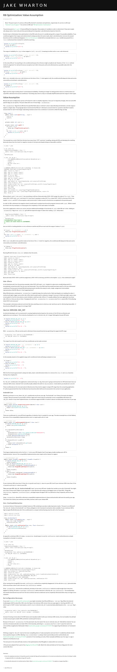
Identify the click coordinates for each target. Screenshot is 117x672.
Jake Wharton (26, 5)
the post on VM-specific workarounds (19, 601)
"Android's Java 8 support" (12, 25)
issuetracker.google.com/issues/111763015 (40, 626)
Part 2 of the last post (32, 38)
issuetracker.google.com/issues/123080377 (42, 661)
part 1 (15, 29)
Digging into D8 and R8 (32, 645)
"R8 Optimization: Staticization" (42, 25)
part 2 (18, 29)
